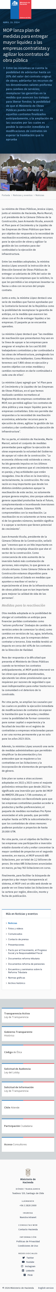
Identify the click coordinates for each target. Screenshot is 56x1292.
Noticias (40, 195)
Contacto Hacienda (28, 1229)
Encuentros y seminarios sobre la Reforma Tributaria (25, 971)
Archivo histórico (16, 983)
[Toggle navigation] (41, 4)
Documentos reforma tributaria (24, 958)
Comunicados (15, 933)
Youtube (30, 1262)
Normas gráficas (16, 977)
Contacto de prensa (18, 939)
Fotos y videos (15, 928)
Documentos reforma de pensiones (26, 963)
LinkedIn (30, 1270)
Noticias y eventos (23, 195)
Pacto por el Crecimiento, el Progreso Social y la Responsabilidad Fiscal (27, 952)
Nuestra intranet (28, 1217)
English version (46, 1288)
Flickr (30, 1275)
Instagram (30, 1266)
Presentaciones (16, 944)
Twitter (30, 1257)
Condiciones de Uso (28, 1245)
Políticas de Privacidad (28, 1241)
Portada (6, 195)
